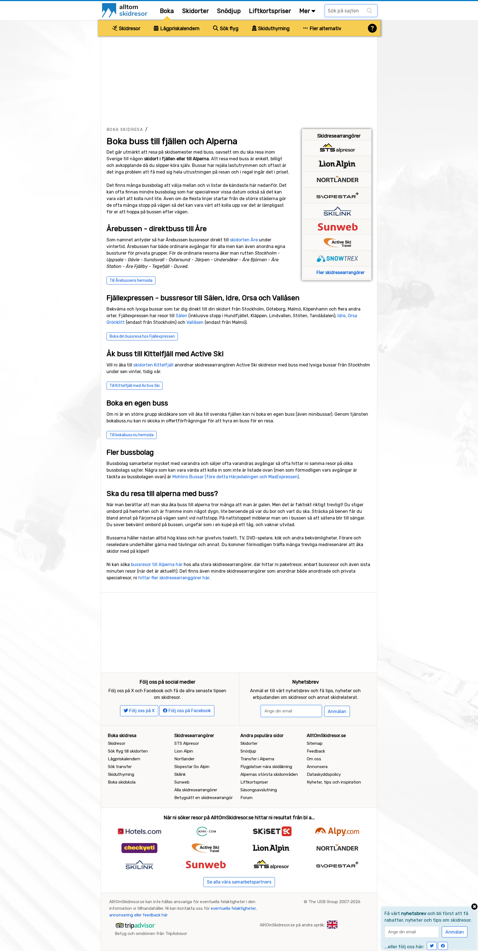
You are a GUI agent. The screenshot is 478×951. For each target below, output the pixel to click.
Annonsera (317, 766)
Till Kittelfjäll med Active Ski (135, 385)
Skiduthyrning (273, 28)
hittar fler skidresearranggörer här (173, 577)
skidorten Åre (244, 239)
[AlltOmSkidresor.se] (125, 9)
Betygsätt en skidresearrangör (203, 797)
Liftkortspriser (270, 11)
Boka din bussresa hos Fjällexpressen (142, 336)
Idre (341, 315)
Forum (246, 797)
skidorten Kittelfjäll (153, 365)
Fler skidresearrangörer (340, 272)
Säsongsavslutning (258, 789)
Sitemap (315, 743)
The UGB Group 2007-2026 (334, 901)
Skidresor (129, 28)
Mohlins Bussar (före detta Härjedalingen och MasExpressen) (235, 476)
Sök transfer (120, 766)
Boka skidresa (124, 129)
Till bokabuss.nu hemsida (132, 435)
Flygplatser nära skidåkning (266, 766)
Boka (167, 11)
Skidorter (195, 11)
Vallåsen (195, 322)
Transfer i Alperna (257, 758)
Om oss (314, 758)
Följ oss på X (141, 710)
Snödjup (229, 11)
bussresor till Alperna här (157, 564)
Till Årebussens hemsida (131, 280)
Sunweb (181, 782)
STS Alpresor (186, 743)
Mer (305, 11)
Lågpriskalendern (179, 28)
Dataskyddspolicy (324, 774)
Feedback (316, 751)
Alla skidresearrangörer (195, 789)
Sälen (181, 315)
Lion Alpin (183, 751)
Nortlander (184, 758)
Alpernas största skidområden (269, 774)
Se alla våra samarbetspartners (239, 882)
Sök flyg (228, 28)
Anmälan (337, 711)
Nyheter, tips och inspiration (334, 782)
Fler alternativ (324, 28)
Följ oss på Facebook (189, 710)
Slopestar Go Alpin (191, 766)
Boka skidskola (122, 782)
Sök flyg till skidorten (128, 751)
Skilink (180, 774)
